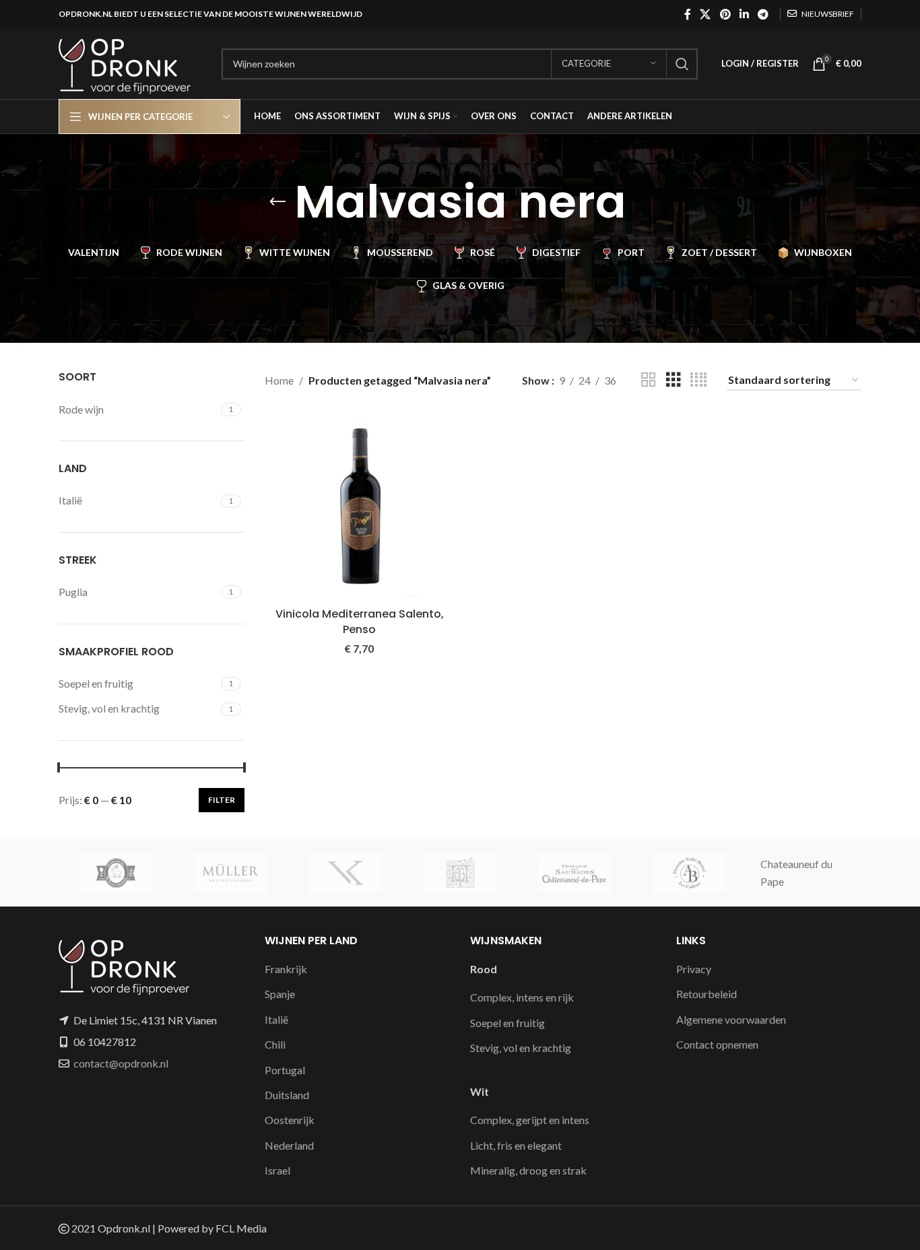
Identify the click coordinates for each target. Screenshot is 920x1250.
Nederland (289, 1145)
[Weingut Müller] (230, 873)
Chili (275, 1044)
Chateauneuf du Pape (796, 872)
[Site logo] (133, 62)
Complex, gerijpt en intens (529, 1119)
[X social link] (705, 14)
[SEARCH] (682, 63)
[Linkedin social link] (744, 14)
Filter (221, 800)
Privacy (693, 968)
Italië (276, 1019)
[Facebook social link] (687, 14)
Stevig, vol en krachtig (520, 1047)
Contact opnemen (717, 1044)
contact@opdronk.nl (120, 1063)
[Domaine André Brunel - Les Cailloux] (689, 873)
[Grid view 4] (698, 380)
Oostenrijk (290, 1119)
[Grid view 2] (648, 380)
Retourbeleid (706, 993)
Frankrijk (286, 968)
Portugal (285, 1069)
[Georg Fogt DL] (460, 873)
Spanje (280, 993)
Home (279, 380)
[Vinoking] (345, 873)
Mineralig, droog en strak (528, 1170)
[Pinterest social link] (725, 14)
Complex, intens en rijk (522, 997)
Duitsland (287, 1094)
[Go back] (277, 202)
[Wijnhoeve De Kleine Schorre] (116, 873)
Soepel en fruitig (507, 1022)
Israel (277, 1170)
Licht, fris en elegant (516, 1145)
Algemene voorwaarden (731, 1019)
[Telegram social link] (763, 14)
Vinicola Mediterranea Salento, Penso (359, 621)
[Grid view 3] (673, 380)
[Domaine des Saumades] (574, 873)
